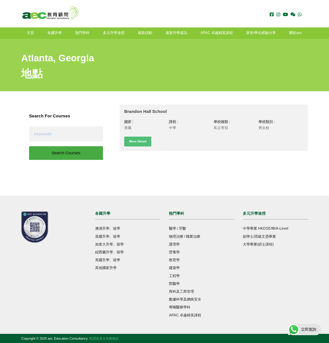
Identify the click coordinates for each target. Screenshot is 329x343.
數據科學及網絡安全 (185, 299)
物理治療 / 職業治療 (184, 236)
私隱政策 (96, 338)
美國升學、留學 (107, 260)
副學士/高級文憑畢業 (259, 236)
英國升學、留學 (107, 236)
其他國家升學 (106, 268)
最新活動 (145, 33)
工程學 (174, 276)
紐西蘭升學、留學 (109, 252)
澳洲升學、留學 (107, 228)
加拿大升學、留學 (109, 244)
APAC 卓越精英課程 (217, 33)
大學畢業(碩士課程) (258, 244)
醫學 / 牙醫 (177, 228)
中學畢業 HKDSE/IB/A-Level (265, 228)
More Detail (137, 141)
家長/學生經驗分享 (261, 33)
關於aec (295, 33)
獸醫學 (174, 284)
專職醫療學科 (179, 307)
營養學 (174, 252)
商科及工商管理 (181, 291)
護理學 (174, 244)
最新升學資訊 (176, 33)
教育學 (174, 260)
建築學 (174, 268)
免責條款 (112, 338)
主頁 (30, 33)
